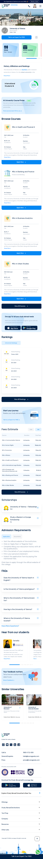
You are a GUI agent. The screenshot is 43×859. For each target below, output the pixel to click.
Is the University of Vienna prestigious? (19, 589)
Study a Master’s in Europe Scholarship (20, 518)
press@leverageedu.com (31, 760)
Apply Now (20, 162)
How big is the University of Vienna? (18, 609)
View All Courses (20, 306)
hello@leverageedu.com (31, 756)
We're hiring (14, 5)
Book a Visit (34, 1)
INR (38, 429)
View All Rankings (20, 399)
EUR (31, 429)
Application (6, 536)
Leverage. (13, 838)
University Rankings (11, 343)
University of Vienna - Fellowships (23, 507)
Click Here (5, 562)
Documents (17, 536)
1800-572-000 (28, 752)
